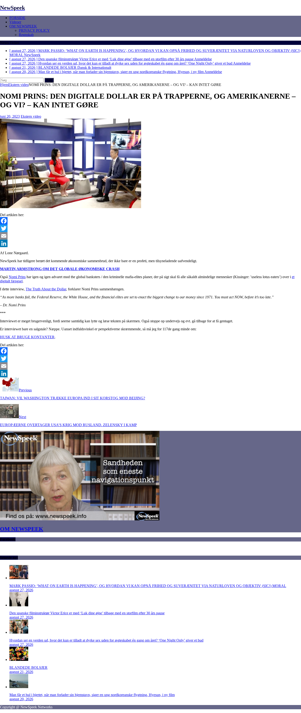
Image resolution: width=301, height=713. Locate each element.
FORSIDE (17, 18)
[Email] (150, 236)
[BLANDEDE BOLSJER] (18, 660)
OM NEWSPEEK (23, 26)
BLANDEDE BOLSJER (28, 668)
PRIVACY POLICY (34, 30)
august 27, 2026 (21, 590)
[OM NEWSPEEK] (79, 519)
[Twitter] (150, 228)
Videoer (15, 22)
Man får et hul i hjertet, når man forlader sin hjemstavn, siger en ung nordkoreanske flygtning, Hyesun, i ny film (92, 695)
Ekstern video (31, 116)
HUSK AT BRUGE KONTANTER (27, 337)
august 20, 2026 (21, 699)
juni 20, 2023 (10, 116)
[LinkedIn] (150, 243)
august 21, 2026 (21, 672)
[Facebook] (150, 221)
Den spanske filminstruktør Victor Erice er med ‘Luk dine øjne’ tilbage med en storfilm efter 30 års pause (87, 613)
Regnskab (26, 35)
